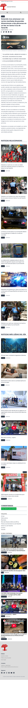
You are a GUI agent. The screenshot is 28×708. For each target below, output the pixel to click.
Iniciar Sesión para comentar (8, 508)
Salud (2, 572)
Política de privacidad (6, 657)
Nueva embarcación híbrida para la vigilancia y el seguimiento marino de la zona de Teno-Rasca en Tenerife (13, 412)
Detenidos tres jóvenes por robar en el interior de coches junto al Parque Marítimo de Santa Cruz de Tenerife (14, 291)
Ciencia (2, 385)
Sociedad (3, 358)
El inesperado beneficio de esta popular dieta (13, 570)
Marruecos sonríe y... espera (8, 437)
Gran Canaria (3, 498)
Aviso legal (3, 659)
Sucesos (2, 170)
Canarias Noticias (4, 29)
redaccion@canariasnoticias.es (11, 666)
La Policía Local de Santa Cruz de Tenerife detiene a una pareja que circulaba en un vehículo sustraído (13, 233)
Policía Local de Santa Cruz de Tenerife (11, 524)
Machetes (3, 520)
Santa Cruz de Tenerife (7, 525)
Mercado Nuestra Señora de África (10, 522)
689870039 (8, 665)
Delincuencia (4, 518)
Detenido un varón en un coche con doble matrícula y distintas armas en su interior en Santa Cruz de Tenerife (12, 166)
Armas (2, 516)
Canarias (3, 440)
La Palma (3, 467)
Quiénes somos (4, 656)
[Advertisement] (14, 694)
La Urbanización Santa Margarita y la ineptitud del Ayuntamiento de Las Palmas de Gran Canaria (14, 635)
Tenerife (2, 16)
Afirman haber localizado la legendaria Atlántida (13, 355)
